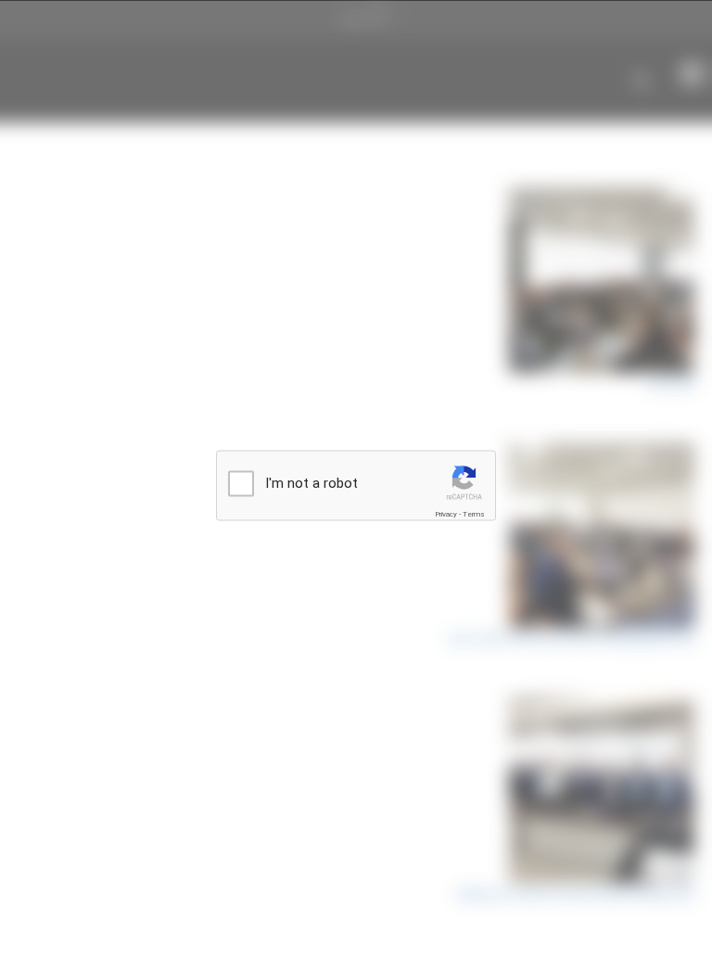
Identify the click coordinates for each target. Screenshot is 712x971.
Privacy (446, 514)
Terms (474, 514)
